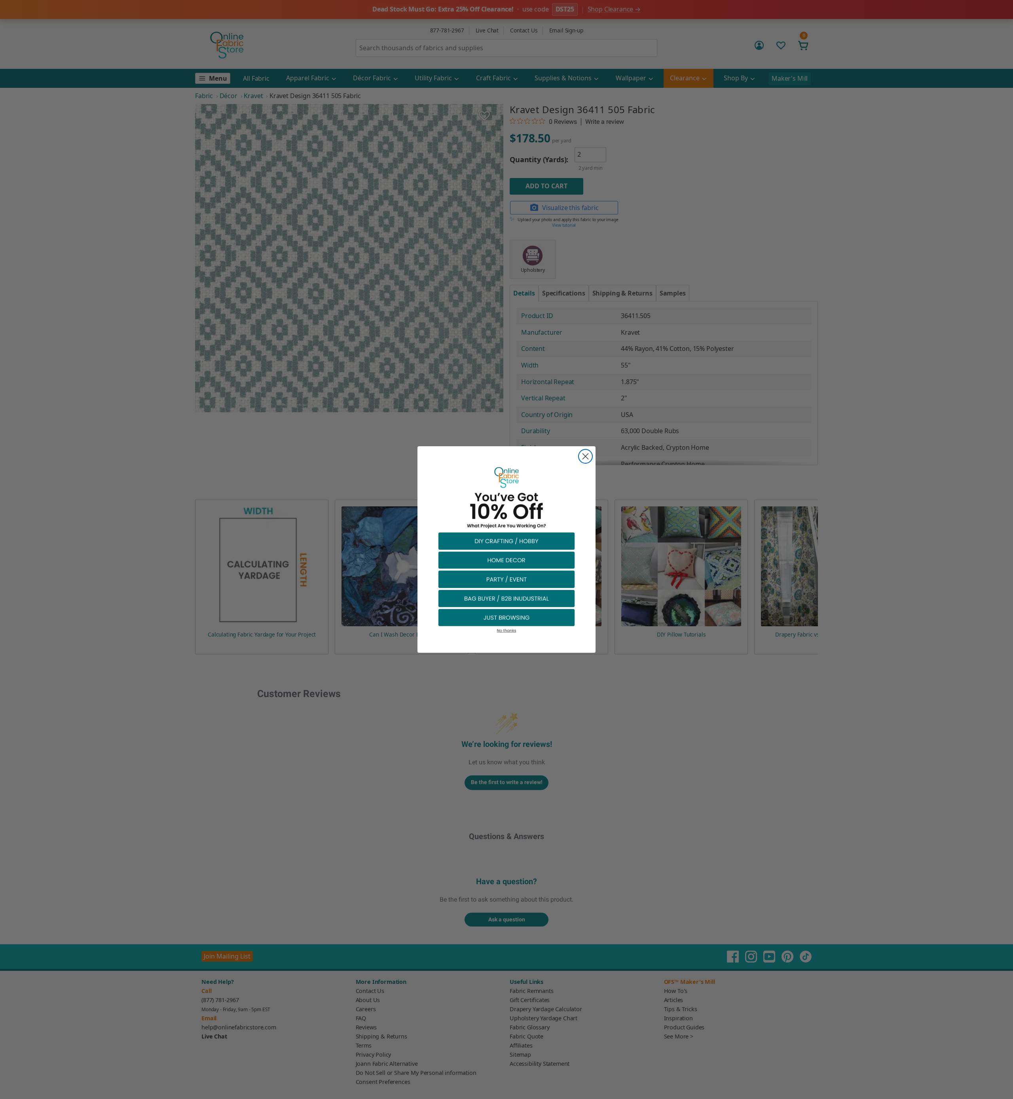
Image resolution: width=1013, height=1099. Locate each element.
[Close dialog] (585, 456)
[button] (506, 541)
